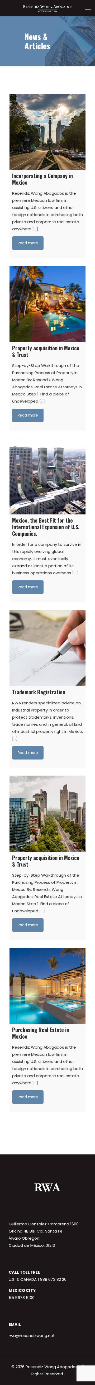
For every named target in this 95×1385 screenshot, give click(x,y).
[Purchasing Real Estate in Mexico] (48, 986)
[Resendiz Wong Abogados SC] (47, 8)
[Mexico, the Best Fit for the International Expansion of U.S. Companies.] (48, 476)
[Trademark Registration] (48, 648)
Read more (28, 243)
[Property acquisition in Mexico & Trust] (48, 304)
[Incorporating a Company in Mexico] (48, 132)
